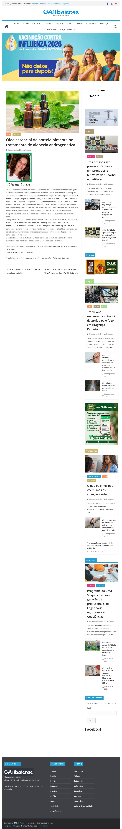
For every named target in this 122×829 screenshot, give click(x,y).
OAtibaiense (29, 150)
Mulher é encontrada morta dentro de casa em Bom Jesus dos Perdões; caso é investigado (108, 362)
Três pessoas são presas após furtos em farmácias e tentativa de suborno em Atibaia (52, 2)
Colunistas (78, 786)
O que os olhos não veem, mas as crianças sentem (100, 490)
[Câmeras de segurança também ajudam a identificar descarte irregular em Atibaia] (92, 212)
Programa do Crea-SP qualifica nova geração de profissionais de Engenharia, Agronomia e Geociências (100, 603)
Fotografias (78, 781)
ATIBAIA (101, 95)
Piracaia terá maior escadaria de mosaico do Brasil (108, 387)
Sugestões (78, 801)
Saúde (80, 23)
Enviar (91, 720)
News (8, 134)
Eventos (59, 23)
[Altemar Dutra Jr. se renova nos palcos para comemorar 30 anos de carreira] (92, 528)
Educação (104, 23)
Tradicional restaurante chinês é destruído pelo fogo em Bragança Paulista (101, 320)
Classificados (55, 811)
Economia (51, 29)
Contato (77, 796)
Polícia (70, 23)
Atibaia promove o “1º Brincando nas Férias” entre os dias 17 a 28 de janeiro (61, 271)
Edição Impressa (67, 29)
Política (36, 23)
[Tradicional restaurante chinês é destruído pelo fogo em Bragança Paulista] (101, 294)
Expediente (78, 791)
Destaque (91, 157)
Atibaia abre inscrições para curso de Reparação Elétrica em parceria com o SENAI (108, 675)
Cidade (16, 23)
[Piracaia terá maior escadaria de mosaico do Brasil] (92, 389)
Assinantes (78, 771)
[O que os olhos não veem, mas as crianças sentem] (101, 464)
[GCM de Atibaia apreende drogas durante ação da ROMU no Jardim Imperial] (92, 238)
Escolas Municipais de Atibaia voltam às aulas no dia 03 (23, 271)
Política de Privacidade (83, 806)
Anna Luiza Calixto (94, 476)
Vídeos (77, 776)
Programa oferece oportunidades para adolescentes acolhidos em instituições (100, 545)
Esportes (48, 23)
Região (26, 23)
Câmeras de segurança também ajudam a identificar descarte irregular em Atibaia (109, 209)
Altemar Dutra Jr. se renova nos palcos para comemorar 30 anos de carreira (109, 525)
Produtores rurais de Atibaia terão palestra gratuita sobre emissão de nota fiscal (109, 648)
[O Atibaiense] (6, 27)
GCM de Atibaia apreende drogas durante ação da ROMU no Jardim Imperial (109, 235)
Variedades (91, 23)
